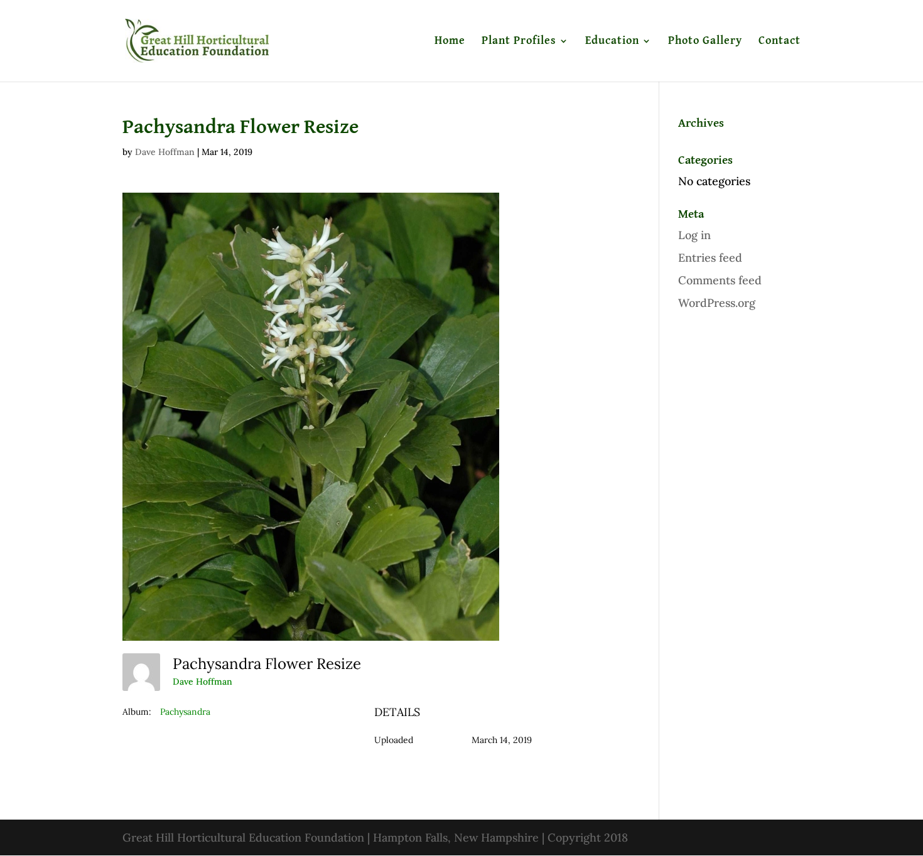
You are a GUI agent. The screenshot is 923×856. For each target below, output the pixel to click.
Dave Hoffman (165, 152)
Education (612, 41)
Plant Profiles (519, 41)
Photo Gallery (705, 41)
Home (450, 41)
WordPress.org (716, 303)
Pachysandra (185, 711)
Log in (694, 235)
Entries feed (710, 257)
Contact (779, 41)
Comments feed (720, 280)
